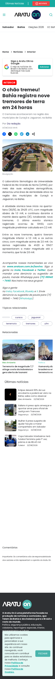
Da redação (13, 123)
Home (5, 51)
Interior (31, 51)
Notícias (18, 51)
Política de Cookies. (14, 670)
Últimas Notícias (14, 3)
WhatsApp (26, 298)
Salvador (8, 27)
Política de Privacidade (14, 664)
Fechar (42, 653)
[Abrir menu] (4, 15)
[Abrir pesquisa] (51, 15)
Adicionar (44, 67)
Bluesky (29, 291)
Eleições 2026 (36, 27)
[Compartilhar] (33, 134)
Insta (9, 291)
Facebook (18, 291)
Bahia (21, 27)
